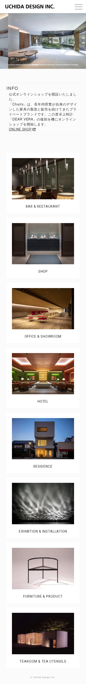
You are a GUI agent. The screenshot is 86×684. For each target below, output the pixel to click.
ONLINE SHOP (20, 129)
